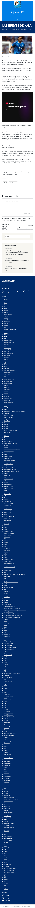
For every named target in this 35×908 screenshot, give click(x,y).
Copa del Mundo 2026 (9, 460)
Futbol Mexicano (8, 565)
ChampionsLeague (8, 417)
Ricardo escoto (7, 803)
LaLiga (5, 632)
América (6, 325)
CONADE (6, 445)
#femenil (6, 306)
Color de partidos (8, 441)
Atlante (5, 336)
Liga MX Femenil (8, 655)
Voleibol (6, 879)
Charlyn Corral (7, 419)
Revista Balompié (8, 801)
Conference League (9, 451)
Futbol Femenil (7, 561)
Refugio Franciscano (9, 797)
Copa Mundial (7, 466)
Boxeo (5, 378)
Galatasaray (7, 569)
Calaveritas (6, 394)
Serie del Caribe (8, 838)
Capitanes (6, 396)
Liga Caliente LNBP (8, 642)
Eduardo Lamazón (8, 503)
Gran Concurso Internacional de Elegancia (14, 574)
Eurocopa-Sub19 (8, 518)
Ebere (5, 497)
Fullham (6, 552)
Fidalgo (5, 544)
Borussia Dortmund (8, 372)
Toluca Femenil (7, 864)
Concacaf (6, 447)
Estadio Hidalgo (8, 512)
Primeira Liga (7, 765)
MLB (5, 703)
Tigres (5, 857)
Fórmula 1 (6, 524)
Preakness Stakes (8, 758)
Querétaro (6, 782)
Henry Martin (7, 580)
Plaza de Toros (7, 754)
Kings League (7, 623)
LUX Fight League (8, 677)
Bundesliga (6, 387)
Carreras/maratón (8, 404)
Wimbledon (6, 883)
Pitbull (5, 750)
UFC (5, 874)
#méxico (6, 312)
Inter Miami (7, 597)
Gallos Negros (7, 570)
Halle (5, 578)
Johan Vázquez (7, 604)
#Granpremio (7, 308)
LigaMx (5, 658)
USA (5, 876)
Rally (5, 788)
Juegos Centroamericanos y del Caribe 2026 (15, 610)
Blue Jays (6, 364)
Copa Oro (6, 473)
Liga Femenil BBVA (8, 645)
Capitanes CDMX (8, 398)
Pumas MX (6, 778)
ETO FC (5, 514)
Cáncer (5, 406)
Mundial (6, 709)
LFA (4, 638)
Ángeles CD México (8, 350)
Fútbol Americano (8, 531)
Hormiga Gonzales (8, 587)
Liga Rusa (6, 656)
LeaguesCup (7, 636)
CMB (5, 437)
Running (6, 810)
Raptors (6, 789)
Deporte (6, 482)
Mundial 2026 (7, 711)
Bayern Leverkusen (8, 353)
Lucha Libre (6, 675)
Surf (5, 849)
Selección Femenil (8, 825)
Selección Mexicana (9, 827)
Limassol (6, 662)
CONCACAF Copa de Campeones (12, 449)
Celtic (5, 409)
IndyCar (6, 593)
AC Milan (6, 323)
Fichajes (6, 542)
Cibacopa (6, 424)
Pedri (5, 744)
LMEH (5, 668)
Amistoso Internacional (10, 329)
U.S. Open (6, 866)
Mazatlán (6, 688)
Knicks (5, 625)
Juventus (6, 619)
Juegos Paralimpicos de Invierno (12, 617)
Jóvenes (6, 602)
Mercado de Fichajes (9, 696)
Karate (5, 621)
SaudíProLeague (8, 817)
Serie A (5, 833)
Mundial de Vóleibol (9, 716)
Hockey (5, 585)
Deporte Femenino (8, 484)
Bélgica (5, 361)
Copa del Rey (7, 462)
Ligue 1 (5, 660)
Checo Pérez (7, 421)
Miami (5, 701)
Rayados (6, 793)
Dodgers (6, 495)
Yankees (6, 887)
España (5, 507)
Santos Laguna (7, 816)
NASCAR (6, 718)
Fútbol (5, 527)
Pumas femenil (7, 776)
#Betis (5, 303)
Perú (5, 748)
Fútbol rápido (7, 537)
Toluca (5, 862)
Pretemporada (7, 763)
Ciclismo (6, 426)
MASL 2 (5, 685)
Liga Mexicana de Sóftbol (10, 649)
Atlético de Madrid (8, 340)
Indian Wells (7, 591)
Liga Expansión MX (8, 643)
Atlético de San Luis (9, 342)
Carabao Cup (7, 400)
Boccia (5, 366)
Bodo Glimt (6, 368)
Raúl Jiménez (7, 786)
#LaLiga (6, 310)
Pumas (5, 774)
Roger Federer (7, 806)
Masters (6, 686)
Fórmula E (6, 525)
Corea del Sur (7, 475)
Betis (5, 363)
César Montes (7, 408)
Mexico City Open (8, 700)
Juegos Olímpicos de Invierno (11, 613)
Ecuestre (6, 499)
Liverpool (6, 664)
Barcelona (6, 351)
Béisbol (5, 359)
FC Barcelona (7, 539)
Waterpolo (6, 881)
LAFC (5, 628)
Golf (5, 572)
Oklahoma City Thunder (10, 733)
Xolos (5, 885)
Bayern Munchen (8, 355)
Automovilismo (7, 348)
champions (6, 413)
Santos (5, 814)
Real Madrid (7, 795)
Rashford (6, 791)
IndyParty (6, 595)
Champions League (8, 415)
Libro (5, 640)
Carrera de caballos (8, 402)
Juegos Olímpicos (8, 612)
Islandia (6, 600)
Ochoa (5, 731)
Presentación (7, 761)
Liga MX (5, 651)
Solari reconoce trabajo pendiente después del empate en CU (17, 261)
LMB (5, 666)
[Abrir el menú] (17, 20)
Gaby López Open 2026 (9, 567)
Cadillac (6, 393)
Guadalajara (7, 576)
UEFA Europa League (9, 870)
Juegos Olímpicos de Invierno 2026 (13, 615)
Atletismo (6, 344)
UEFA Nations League (9, 872)
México (5, 692)
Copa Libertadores (8, 464)
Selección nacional (8, 829)
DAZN (5, 481)
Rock (5, 804)
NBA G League (7, 726)
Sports (5, 844)
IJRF (5, 589)
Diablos (5, 490)
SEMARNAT (6, 831)
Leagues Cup (7, 634)
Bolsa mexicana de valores (10, 370)
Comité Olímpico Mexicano (10, 443)
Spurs (5, 846)
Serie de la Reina (8, 836)
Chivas (5, 422)
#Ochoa (6, 316)
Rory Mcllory (7, 808)
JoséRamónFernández (9, 606)
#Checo (6, 305)
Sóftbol (5, 819)
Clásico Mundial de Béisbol (10, 430)
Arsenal (5, 333)
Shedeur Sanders (8, 840)
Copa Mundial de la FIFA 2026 (11, 471)
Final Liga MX (7, 548)
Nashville (6, 720)
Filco (5, 546)
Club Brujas (6, 434)
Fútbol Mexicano (8, 535)
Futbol (5, 554)
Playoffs (6, 752)
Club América (7, 432)
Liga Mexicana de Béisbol (10, 647)
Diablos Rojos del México (10, 492)
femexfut (6, 540)
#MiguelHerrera (8, 314)
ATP (5, 346)
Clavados (6, 428)
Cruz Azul (6, 477)
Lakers (5, 630)
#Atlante (6, 299)
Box (5, 376)
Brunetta (6, 385)
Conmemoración (8, 456)
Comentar (27, 213)
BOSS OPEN (7, 374)
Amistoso (6, 327)
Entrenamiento (7, 505)
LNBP (5, 672)
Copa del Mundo (8, 458)
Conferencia (7, 452)
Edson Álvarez (7, 501)
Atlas (5, 338)
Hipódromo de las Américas (11, 582)
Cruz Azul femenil (8, 479)
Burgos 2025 (7, 389)
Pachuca (6, 737)
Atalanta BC (7, 334)
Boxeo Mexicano (8, 381)
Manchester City (8, 681)
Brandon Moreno (8, 383)
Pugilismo (6, 773)
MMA (5, 707)
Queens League (7, 780)
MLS (5, 705)
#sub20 (6, 318)
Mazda (5, 690)
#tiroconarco (7, 321)
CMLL (5, 439)
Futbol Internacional (9, 563)
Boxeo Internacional (9, 379)
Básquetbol (6, 357)
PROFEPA (6, 767)
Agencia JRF (17, 12)
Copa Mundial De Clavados (10, 467)
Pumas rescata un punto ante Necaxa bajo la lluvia (16, 269)
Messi (5, 698)
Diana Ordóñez (7, 494)
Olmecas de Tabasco (9, 735)
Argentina (6, 331)
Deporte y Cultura (8, 486)
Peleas (5, 746)
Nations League (7, 722)
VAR (5, 877)
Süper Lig (6, 821)
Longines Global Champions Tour (12, 673)
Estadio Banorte (8, 509)
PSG (5, 769)
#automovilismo (8, 301)
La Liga (5, 627)
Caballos (6, 391)
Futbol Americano (8, 559)
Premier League (8, 759)
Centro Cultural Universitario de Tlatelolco (14, 411)
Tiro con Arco (7, 861)
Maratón (6, 683)
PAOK (5, 739)
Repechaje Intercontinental (11, 799)
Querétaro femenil (8, 784)
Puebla (5, 771)
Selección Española (9, 823)
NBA (5, 724)
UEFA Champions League (10, 868)
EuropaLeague (7, 520)
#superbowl (7, 320)
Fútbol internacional (9, 533)
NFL (5, 730)
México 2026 (7, 694)
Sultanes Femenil (8, 847)
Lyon (5, 679)
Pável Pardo (7, 743)
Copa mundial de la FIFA (10, 469)
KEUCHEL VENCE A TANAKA (5, 227)
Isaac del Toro (7, 598)
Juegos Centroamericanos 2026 (12, 608)
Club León (6, 436)
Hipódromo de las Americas (11, 583)
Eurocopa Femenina (9, 516)
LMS (5, 670)
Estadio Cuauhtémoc (9, 511)
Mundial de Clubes (8, 713)
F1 (4, 522)
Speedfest (6, 842)
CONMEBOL (7, 454)
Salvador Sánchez (8, 812)
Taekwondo (6, 851)
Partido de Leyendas (9, 741)
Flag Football (7, 550)
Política (5, 756)
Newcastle (6, 728)
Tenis (5, 853)
